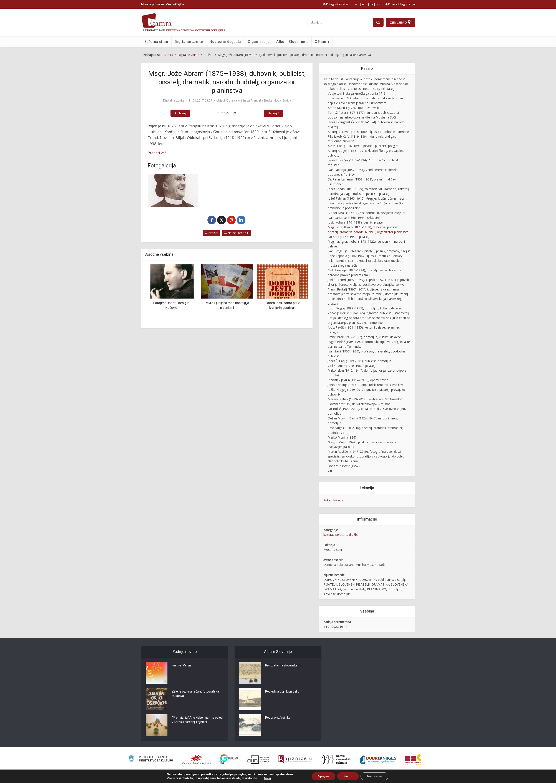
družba (354, 535)
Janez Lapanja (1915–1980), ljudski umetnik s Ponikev (365, 385)
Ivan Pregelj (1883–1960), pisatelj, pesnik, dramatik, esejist (369, 251)
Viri (330, 471)
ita (371, 4)
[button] (297, 294)
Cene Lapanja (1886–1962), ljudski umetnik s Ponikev (365, 256)
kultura (328, 535)
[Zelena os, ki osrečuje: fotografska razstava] (156, 699)
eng (364, 4)
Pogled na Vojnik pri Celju (282, 691)
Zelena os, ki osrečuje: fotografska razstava (195, 694)
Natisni (212, 233)
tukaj (267, 778)
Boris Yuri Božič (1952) (344, 466)
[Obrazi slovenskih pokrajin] (336, 759)
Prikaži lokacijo (333, 500)
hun (378, 4)
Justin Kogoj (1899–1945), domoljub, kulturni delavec (365, 308)
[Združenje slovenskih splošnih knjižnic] (295, 759)
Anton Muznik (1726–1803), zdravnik (353, 108)
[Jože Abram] (173, 190)
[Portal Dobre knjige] (378, 759)
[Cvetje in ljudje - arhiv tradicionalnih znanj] (288, 281)
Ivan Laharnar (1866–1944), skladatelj (354, 217)
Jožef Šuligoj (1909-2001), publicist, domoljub (359, 361)
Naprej (272, 113)
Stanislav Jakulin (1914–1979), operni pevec (358, 380)
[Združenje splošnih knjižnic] (413, 759)
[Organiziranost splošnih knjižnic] (196, 759)
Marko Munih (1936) (342, 437)
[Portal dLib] (258, 759)
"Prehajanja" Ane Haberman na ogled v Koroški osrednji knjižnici (197, 720)
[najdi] (378, 22)
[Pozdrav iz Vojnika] (250, 725)
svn (356, 4)
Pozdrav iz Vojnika (277, 717)
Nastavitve (374, 776)
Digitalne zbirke (189, 41)
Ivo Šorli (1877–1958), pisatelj (348, 237)
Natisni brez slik (238, 233)
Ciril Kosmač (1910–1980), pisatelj (351, 366)
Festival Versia (182, 665)
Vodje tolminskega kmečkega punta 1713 (357, 93)
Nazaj (181, 113)
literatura (341, 535)
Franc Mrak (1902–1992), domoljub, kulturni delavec (364, 337)
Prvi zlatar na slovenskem (282, 665)
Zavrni (348, 776)
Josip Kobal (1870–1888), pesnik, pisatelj (356, 222)
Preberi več (157, 152)
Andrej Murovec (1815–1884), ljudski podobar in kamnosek (369, 132)
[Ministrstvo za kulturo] (150, 759)
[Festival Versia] (156, 673)
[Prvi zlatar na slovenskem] (250, 673)
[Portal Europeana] (229, 759)
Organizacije (259, 41)
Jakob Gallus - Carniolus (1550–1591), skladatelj (361, 89)
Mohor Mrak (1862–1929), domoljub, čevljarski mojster (366, 213)
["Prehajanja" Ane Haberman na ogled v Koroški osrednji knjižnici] (156, 725)
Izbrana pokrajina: (162, 4)
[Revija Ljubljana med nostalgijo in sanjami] (177, 281)
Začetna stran (156, 41)
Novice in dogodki (225, 41)
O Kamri (322, 41)
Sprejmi (323, 776)
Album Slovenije (290, 41)
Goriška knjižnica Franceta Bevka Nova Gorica (258, 100)
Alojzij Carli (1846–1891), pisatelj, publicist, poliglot (363, 146)
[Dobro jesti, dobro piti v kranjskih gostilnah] (233, 281)
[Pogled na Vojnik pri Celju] (250, 699)
